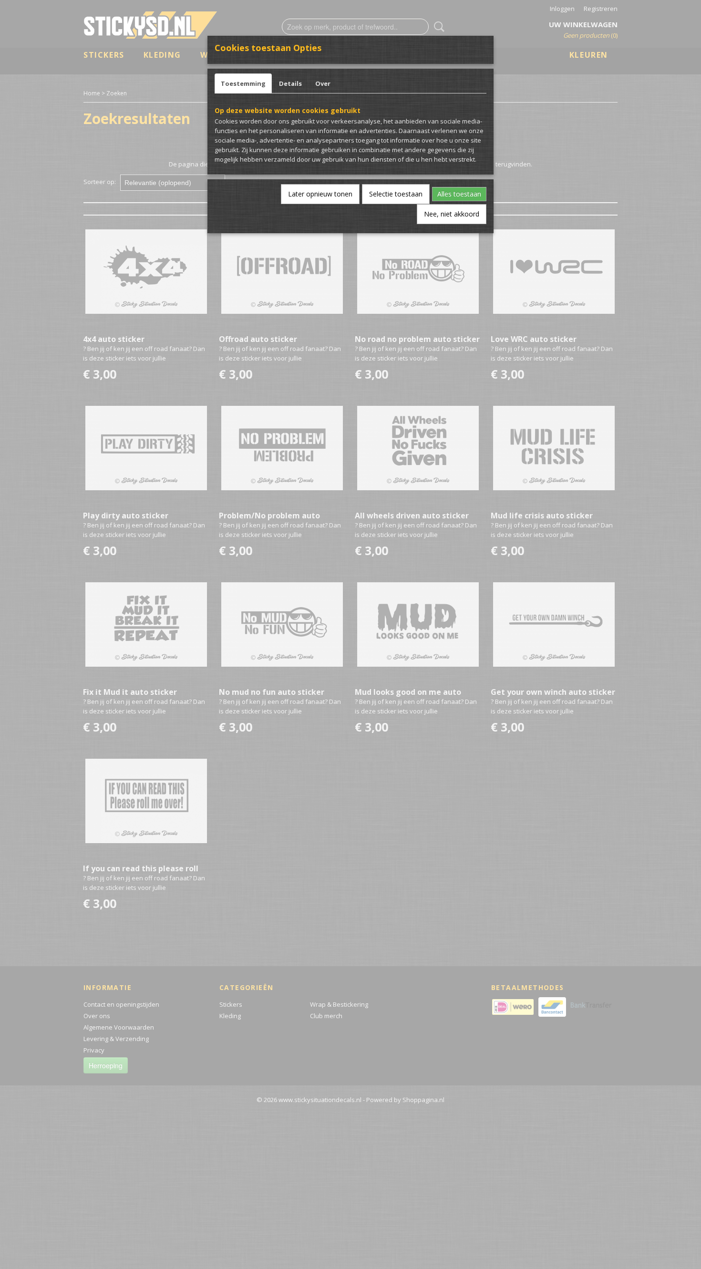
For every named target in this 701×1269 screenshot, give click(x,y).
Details (290, 83)
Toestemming (243, 83)
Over (322, 83)
